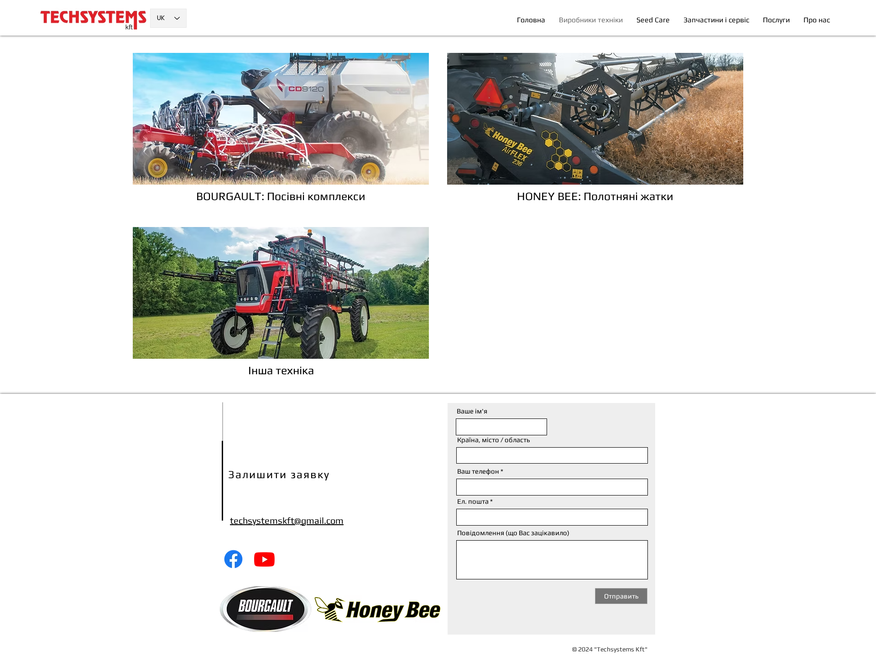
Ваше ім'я (472, 411)
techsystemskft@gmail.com (287, 520)
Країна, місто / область (493, 439)
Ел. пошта (473, 501)
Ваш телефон (478, 471)
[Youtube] (264, 559)
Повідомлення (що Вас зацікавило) (513, 532)
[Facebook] (233, 559)
